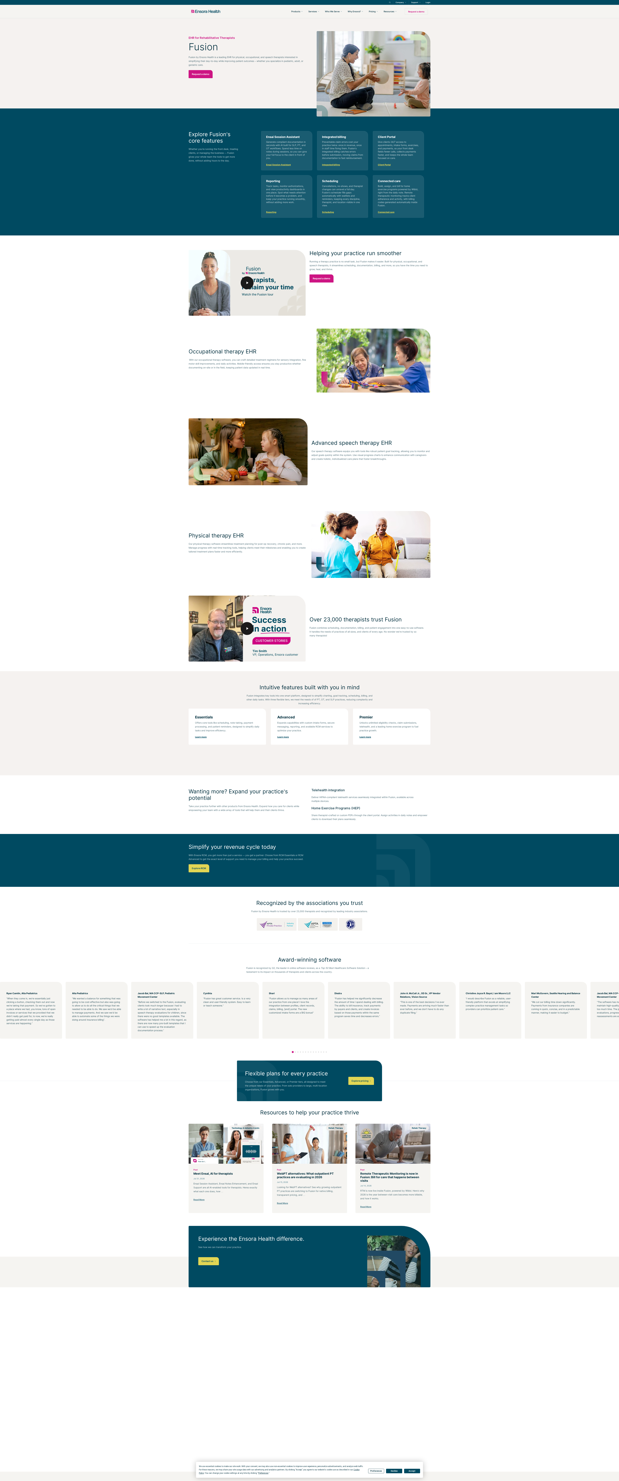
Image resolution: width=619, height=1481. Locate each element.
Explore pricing (360, 1080)
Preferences (376, 1471)
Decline (394, 1471)
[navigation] (327, 11)
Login (428, 2)
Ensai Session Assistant (278, 164)
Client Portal (384, 164)
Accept (412, 1471)
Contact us (207, 1261)
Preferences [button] (263, 1473)
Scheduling (328, 212)
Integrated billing (331, 164)
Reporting (271, 212)
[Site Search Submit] (390, 2)
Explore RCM (199, 868)
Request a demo (416, 11)
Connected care (386, 212)
